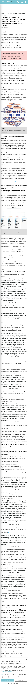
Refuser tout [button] (21, 680)
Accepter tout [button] (7, 680)
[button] (18, 2)
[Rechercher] (26, 2)
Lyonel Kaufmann (4, 27)
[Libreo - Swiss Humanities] (10, 2)
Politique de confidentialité (6, 671)
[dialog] (14, 672)
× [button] (26, 659)
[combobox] (24, 659)
